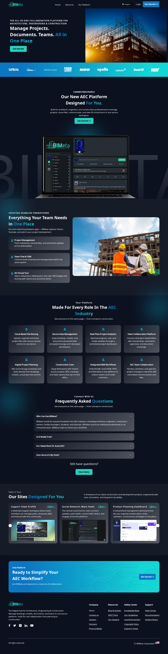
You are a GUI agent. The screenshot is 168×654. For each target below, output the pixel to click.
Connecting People (84, 92)
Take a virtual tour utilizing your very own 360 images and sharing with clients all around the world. (40, 277)
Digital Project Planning (26, 364)
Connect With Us (84, 396)
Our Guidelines (131, 615)
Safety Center (130, 604)
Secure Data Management (64, 334)
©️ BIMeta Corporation (144, 643)
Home (58, 4)
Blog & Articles (114, 610)
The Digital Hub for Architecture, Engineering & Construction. (36, 610)
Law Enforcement (132, 619)
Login (138, 4)
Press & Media (95, 628)
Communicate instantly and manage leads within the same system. (38, 261)
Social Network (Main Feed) (78, 506)
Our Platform (84, 4)
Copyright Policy (131, 624)
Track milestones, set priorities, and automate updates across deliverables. (39, 244)
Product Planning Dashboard (130, 506)
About (92, 610)
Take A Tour (15, 492)
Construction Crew (65, 364)
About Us (69, 4)
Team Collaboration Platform (142, 334)
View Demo (84, 472)
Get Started (150, 4)
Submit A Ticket (131, 628)
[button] (10, 525)
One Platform (18, 567)
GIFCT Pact (113, 615)
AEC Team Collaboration (141, 364)
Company (93, 604)
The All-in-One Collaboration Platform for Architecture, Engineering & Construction (39, 22)
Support (149, 604)
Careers (92, 619)
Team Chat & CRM (22, 257)
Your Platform (84, 302)
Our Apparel (113, 619)
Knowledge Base (131, 610)
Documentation (152, 615)
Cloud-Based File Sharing (26, 334)
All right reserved (16, 643)
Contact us (94, 615)
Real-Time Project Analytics (103, 334)
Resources (113, 604)
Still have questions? (84, 464)
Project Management (24, 240)
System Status (151, 619)
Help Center (150, 610)
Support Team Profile (23, 506)
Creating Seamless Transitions (29, 213)
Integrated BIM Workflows (103, 364)
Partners (93, 624)
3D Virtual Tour (21, 273)
